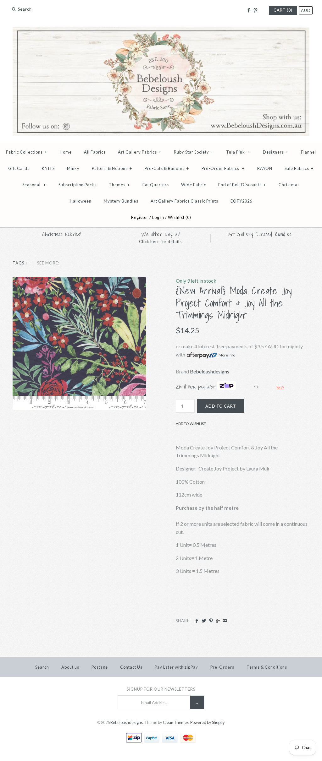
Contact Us (131, 667)
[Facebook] (248, 10)
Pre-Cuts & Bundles (167, 168)
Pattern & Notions (112, 168)
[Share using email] (225, 621)
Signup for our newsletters (161, 689)
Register (139, 217)
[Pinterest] (255, 10)
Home (66, 152)
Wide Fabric (193, 184)
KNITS (48, 168)
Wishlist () (179, 217)
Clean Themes (176, 722)
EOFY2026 (241, 201)
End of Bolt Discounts (242, 184)
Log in (158, 217)
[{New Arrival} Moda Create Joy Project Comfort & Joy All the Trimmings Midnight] (79, 281)
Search (42, 667)
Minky (73, 168)
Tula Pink (238, 152)
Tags (20, 262)
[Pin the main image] (211, 621)
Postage (100, 667)
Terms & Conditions (267, 667)
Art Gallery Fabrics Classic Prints (184, 201)
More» (280, 387)
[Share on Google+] (218, 621)
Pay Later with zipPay (176, 667)
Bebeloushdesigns (209, 371)
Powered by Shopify (207, 722)
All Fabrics (95, 152)
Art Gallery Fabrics (139, 152)
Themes (119, 184)
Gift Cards (19, 168)
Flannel (308, 152)
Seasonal (34, 184)
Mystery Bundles (121, 201)
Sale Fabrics (299, 168)
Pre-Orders (222, 667)
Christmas (289, 184)
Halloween (81, 201)
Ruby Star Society (194, 152)
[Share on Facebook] (197, 621)
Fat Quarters (155, 184)
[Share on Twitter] (204, 621)
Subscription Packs (77, 184)
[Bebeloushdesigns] (161, 31)
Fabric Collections (26, 152)
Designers (275, 152)
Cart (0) (283, 10)
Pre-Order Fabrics (223, 168)
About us (70, 667)
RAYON (264, 168)
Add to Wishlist (191, 423)
